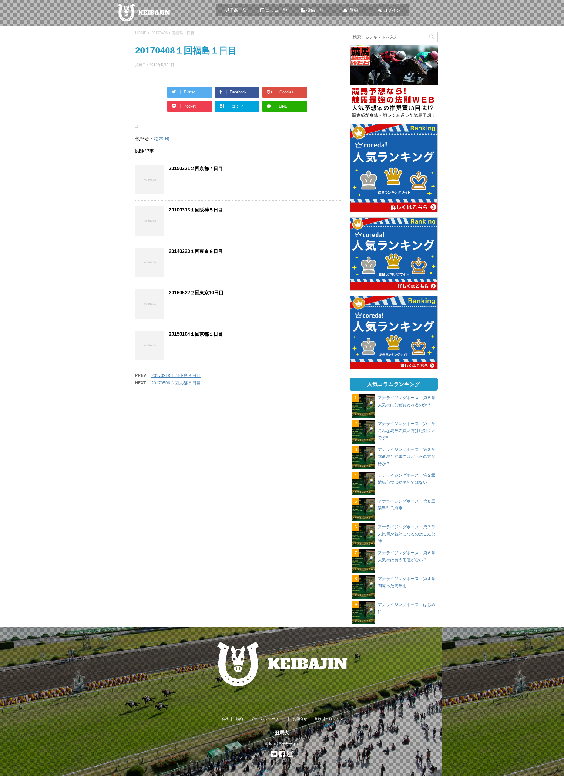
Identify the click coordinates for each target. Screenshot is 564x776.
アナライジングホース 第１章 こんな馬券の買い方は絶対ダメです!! (408, 430)
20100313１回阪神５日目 (196, 209)
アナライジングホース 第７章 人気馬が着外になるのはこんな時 (408, 534)
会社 (225, 719)
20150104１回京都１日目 (196, 334)
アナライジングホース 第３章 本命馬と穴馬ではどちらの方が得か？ (408, 456)
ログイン (336, 719)
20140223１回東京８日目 (196, 251)
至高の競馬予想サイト (282, 744)
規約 (239, 719)
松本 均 (161, 138)
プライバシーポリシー (268, 719)
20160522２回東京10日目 (196, 292)
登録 (317, 719)
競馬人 (282, 732)
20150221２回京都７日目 (196, 168)
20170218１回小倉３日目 (176, 375)
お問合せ (300, 719)
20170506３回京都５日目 (176, 382)
